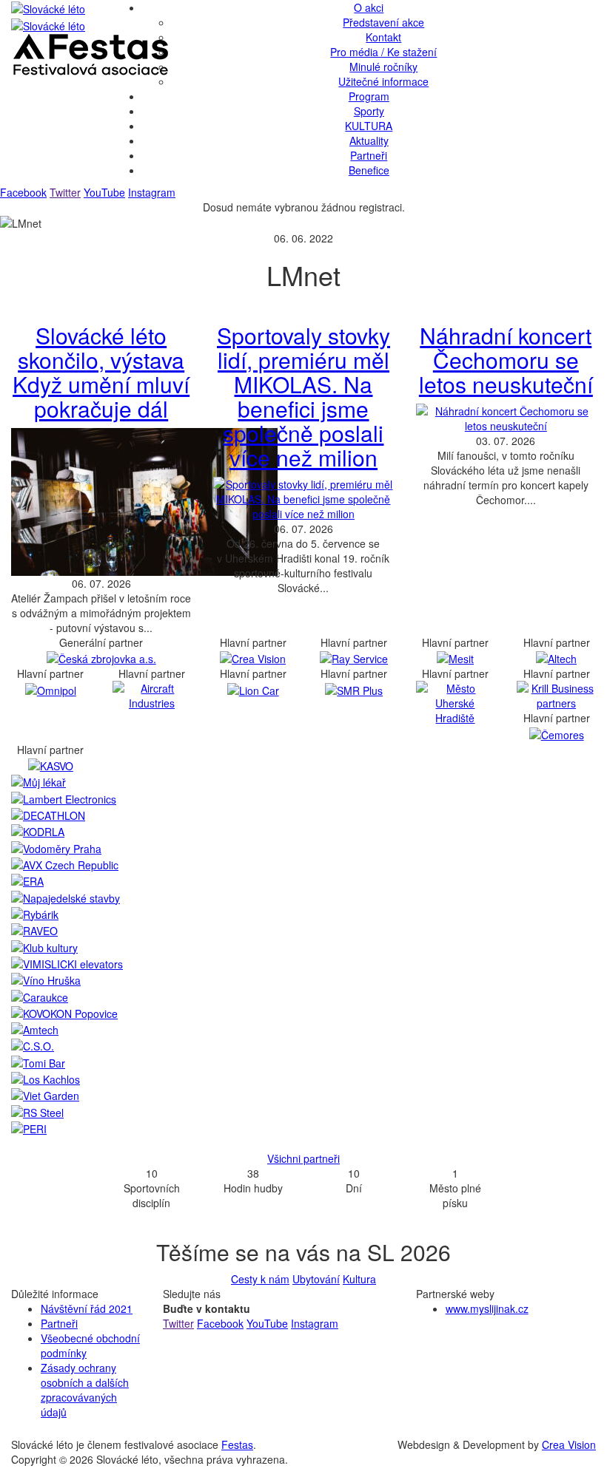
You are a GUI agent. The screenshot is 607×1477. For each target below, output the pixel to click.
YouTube (104, 192)
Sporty (369, 110)
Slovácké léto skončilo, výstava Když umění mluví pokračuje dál (101, 371)
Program (369, 96)
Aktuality (369, 140)
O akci (368, 7)
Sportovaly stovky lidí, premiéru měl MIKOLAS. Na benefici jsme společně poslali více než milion (303, 396)
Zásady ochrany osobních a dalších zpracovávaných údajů (85, 1389)
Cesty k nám (260, 1278)
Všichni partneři (303, 1158)
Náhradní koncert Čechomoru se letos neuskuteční (506, 359)
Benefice (369, 170)
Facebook (23, 192)
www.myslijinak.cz (487, 1308)
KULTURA (368, 125)
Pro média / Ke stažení (383, 51)
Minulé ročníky (383, 66)
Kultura (359, 1278)
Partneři (368, 155)
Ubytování (316, 1278)
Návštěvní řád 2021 (87, 1308)
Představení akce (383, 22)
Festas (237, 1444)
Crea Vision (569, 1444)
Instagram (151, 192)
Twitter (65, 192)
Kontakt (383, 37)
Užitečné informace (383, 81)
